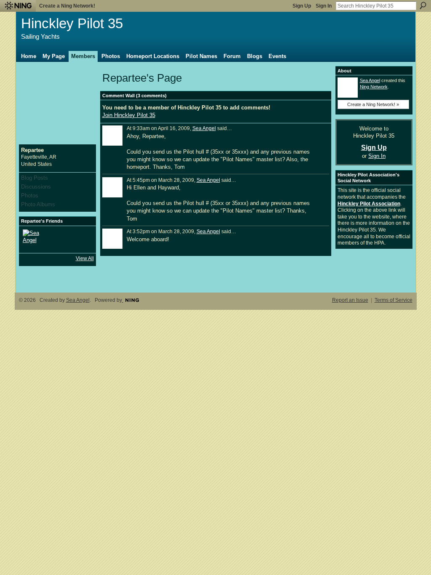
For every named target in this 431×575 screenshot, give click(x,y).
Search (423, 5)
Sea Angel (204, 128)
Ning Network (374, 86)
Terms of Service (393, 300)
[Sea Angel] (33, 239)
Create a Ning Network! (67, 6)
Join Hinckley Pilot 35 (128, 115)
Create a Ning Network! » (373, 104)
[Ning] (18, 6)
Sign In (324, 6)
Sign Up (302, 6)
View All (85, 258)
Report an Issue (350, 300)
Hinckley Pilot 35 (72, 23)
